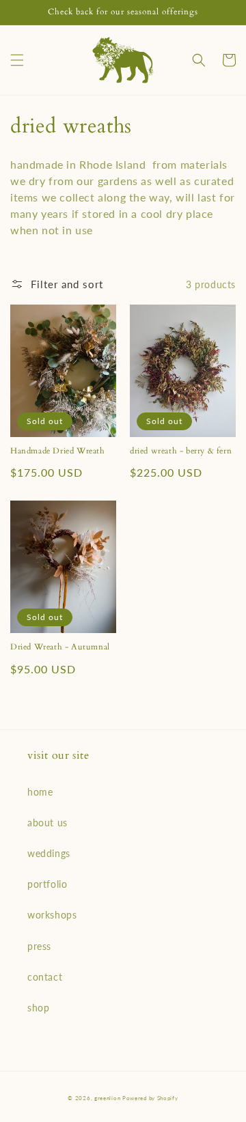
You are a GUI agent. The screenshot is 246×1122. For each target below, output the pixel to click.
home (40, 792)
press (39, 946)
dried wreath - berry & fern (181, 451)
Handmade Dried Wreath (57, 451)
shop (38, 1007)
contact (44, 977)
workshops (52, 915)
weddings (48, 853)
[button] (17, 60)
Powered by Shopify (150, 1098)
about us (47, 822)
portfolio (47, 884)
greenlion (108, 1098)
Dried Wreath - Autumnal (60, 647)
